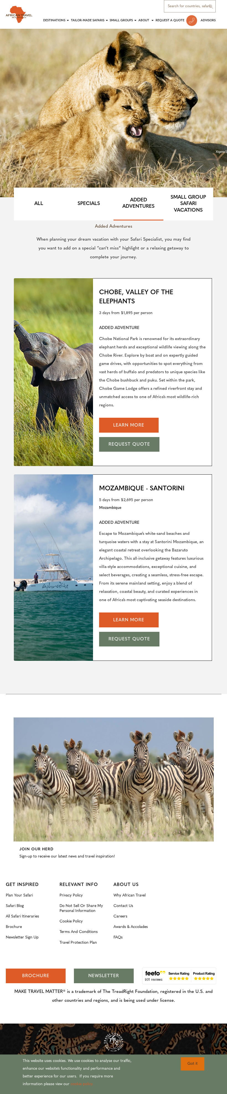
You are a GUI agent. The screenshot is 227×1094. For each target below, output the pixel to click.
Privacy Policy (71, 895)
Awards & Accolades (131, 927)
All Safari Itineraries (22, 916)
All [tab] (38, 203)
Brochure (14, 927)
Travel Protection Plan (78, 943)
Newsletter (103, 976)
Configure (22, 713)
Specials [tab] (89, 203)
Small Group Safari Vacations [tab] (188, 204)
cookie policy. (82, 1084)
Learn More (128, 425)
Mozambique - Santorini (141, 489)
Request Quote (129, 444)
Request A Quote (170, 20)
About (144, 20)
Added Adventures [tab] (138, 203)
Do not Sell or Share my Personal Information (81, 908)
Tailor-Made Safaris (87, 20)
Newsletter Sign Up (22, 937)
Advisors (208, 20)
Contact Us (123, 906)
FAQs (118, 937)
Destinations (54, 20)
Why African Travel (130, 895)
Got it (192, 1064)
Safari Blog (15, 906)
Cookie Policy (71, 921)
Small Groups (121, 20)
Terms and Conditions (79, 932)
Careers (120, 916)
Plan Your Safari (19, 895)
